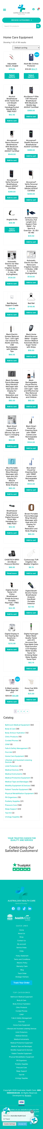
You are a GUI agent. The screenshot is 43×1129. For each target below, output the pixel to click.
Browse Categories (20, 20)
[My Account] (33, 9)
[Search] (38, 26)
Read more (12, 573)
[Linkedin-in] (30, 908)
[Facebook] (13, 908)
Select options (12, 76)
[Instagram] (19, 908)
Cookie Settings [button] (9, 1124)
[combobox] (19, 26)
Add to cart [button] (12, 121)
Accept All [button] (22, 1124)
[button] (4, 9)
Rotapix (28, 1095)
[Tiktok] (24, 908)
